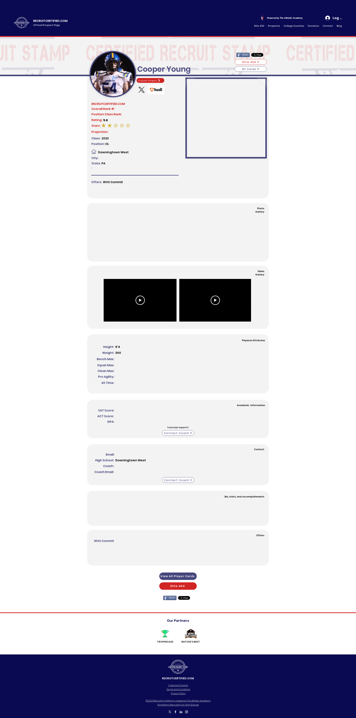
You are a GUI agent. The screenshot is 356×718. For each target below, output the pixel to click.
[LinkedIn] (181, 712)
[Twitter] (170, 712)
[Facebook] (175, 712)
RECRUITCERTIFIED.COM (50, 21)
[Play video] (140, 300)
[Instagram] (186, 712)
